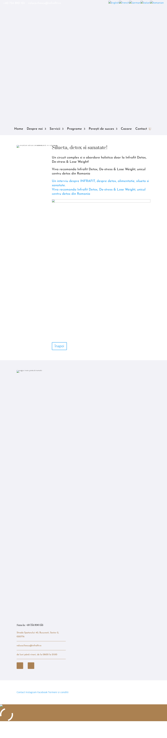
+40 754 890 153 (14, 3)
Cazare (126, 129)
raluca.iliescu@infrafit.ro (44, 3)
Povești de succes (101, 129)
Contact (141, 129)
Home (18, 129)
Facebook (42, 692)
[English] (113, 2)
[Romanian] (157, 2)
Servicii (55, 129)
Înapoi (59, 346)
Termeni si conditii (58, 692)
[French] (124, 2)
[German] (135, 2)
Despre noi (35, 129)
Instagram (31, 692)
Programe (74, 129)
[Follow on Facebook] (20, 665)
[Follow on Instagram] (31, 665)
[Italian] (145, 2)
